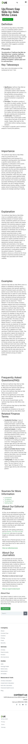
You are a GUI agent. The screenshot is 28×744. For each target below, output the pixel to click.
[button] (17, 3)
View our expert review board (11, 589)
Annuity (3, 650)
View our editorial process (10, 548)
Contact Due (4, 633)
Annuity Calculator (6, 681)
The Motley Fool (9, 501)
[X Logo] (19, 704)
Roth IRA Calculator (6, 685)
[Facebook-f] (16, 704)
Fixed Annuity (4, 652)
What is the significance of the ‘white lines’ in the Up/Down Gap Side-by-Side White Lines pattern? (12, 396)
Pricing (3, 638)
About (2, 631)
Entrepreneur (5, 533)
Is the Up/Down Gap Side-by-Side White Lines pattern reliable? (13, 406)
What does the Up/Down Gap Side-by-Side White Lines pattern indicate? (13, 388)
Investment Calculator (7, 683)
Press (2, 640)
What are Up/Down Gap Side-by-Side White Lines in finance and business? (12, 384)
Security (3, 643)
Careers (3, 636)
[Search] (25, 613)
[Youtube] (23, 704)
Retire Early (4, 669)
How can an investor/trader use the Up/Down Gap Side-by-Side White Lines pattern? (12, 401)
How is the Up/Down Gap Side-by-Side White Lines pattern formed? (13, 392)
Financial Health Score (7, 688)
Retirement (4, 671)
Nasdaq (9, 531)
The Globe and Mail (17, 531)
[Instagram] (26, 704)
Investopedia (8, 497)
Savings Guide (5, 666)
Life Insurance (5, 657)
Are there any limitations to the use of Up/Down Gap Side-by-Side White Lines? (13, 410)
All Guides (3, 674)
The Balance (7, 499)
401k (2, 664)
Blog (2, 690)
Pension (3, 655)
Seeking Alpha (8, 503)
